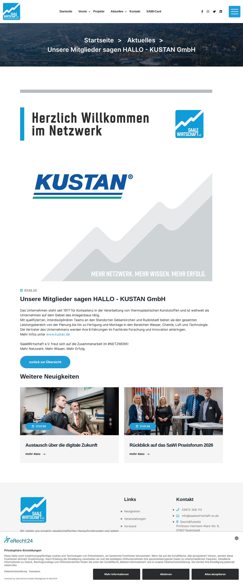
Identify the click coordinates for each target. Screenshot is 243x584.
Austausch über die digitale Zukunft (61, 445)
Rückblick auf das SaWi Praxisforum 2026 (171, 445)
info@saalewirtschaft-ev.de (200, 515)
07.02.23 (30, 290)
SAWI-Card (153, 11)
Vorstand (130, 526)
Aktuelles (117, 11)
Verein (82, 11)
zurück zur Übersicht (45, 362)
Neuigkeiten (132, 511)
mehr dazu (33, 454)
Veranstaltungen (135, 518)
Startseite (65, 11)
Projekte (98, 11)
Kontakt (135, 11)
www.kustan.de (58, 334)
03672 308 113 (191, 509)
